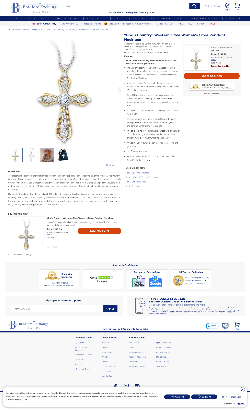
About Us (105, 342)
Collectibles (133, 361)
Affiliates (105, 357)
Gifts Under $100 (69, 23)
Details (49, 234)
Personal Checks (92, 23)
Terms (230, 312)
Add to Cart (99, 231)
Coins (117, 18)
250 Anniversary (46, 23)
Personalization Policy (83, 354)
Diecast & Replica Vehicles (137, 23)
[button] (212, 326)
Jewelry (132, 347)
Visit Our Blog (107, 376)
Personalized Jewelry (137, 366)
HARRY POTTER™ (165, 23)
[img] (237, 324)
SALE (212, 23)
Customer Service (212, 6)
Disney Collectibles (163, 347)
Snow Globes (134, 342)
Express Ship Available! (220, 66)
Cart (237, 9)
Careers (105, 347)
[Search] (195, 6)
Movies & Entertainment (204, 18)
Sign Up (110, 308)
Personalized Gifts (136, 352)
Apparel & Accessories (141, 18)
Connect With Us (108, 366)
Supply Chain (107, 371)
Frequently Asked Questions (81, 348)
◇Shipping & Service (82, 369)
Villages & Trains (96, 18)
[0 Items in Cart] (237, 5)
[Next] (119, 89)
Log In (227, 9)
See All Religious (133, 186)
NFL (181, 23)
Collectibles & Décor (67, 18)
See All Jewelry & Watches (137, 172)
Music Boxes (161, 357)
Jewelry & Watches (37, 18)
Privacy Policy (161, 313)
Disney (200, 23)
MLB (190, 23)
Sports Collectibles (163, 342)
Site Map (105, 361)
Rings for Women (163, 352)
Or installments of (57, 233)
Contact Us (79, 359)
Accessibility (79, 364)
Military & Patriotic (172, 18)
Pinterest (110, 165)
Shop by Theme (162, 366)
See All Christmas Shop (136, 181)
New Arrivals (233, 18)
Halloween (113, 23)
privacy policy (71, 393)
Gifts (15, 18)
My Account (79, 342)
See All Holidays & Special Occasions (142, 177)
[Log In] (227, 5)
